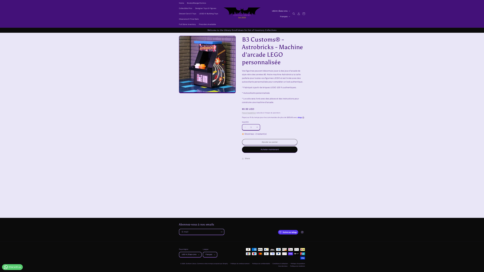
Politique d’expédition (298, 263)
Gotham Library (191, 263)
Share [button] (247, 158)
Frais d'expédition (249, 113)
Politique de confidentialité (261, 263)
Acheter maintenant (270, 149)
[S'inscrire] (221, 232)
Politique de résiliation (297, 266)
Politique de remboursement (240, 263)
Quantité (245, 122)
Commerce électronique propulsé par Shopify (212, 263)
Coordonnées (283, 266)
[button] (294, 13)
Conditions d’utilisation (280, 263)
